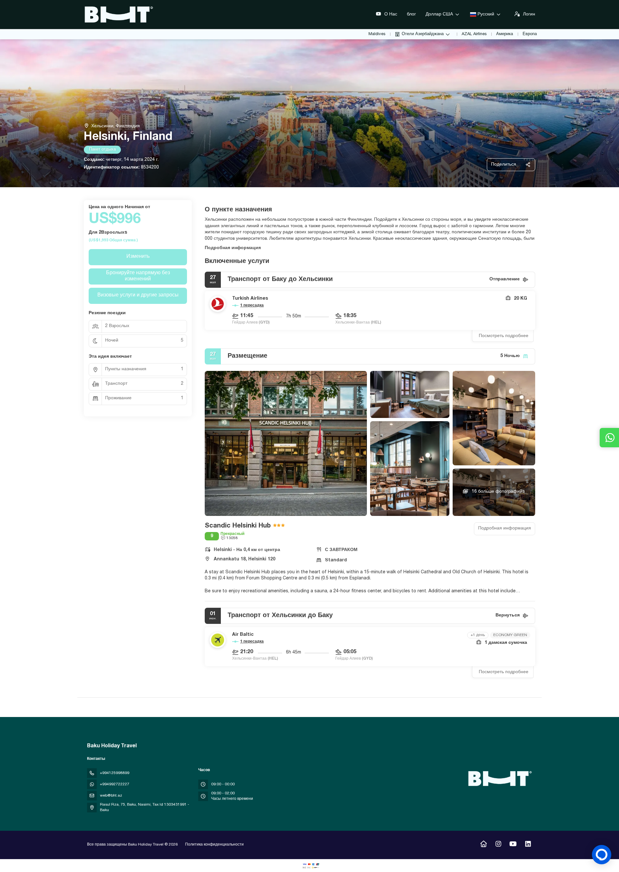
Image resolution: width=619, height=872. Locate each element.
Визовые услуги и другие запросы (138, 295)
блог (411, 14)
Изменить (138, 256)
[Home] (483, 845)
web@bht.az (111, 796)
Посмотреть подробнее (503, 336)
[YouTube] (513, 845)
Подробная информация (233, 248)
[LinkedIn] (528, 845)
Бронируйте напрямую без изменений (138, 276)
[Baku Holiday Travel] (499, 778)
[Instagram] (498, 845)
